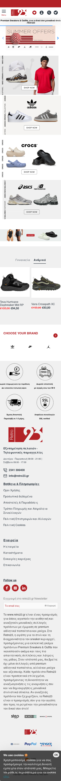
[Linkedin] (23, 588)
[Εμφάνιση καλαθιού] (56, 12)
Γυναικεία (22, 260)
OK (56, 754)
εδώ (6, 776)
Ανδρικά (40, 260)
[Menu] (4, 12)
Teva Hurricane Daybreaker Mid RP (12, 303)
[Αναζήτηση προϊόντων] (48, 12)
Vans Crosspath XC (43, 304)
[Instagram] (15, 588)
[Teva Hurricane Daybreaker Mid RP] (15, 282)
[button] (58, 38)
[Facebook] (6, 588)
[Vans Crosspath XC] (46, 283)
